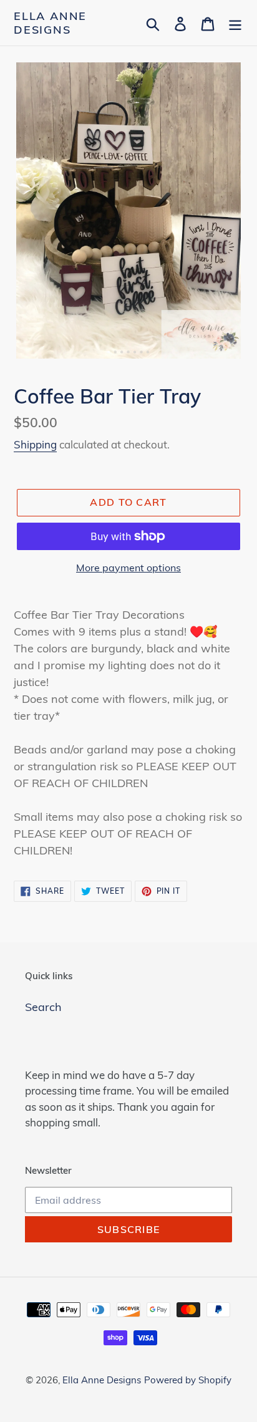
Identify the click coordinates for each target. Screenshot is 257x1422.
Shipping (35, 444)
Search (43, 1007)
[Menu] (235, 22)
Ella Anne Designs (50, 22)
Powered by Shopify (187, 1380)
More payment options (128, 567)
